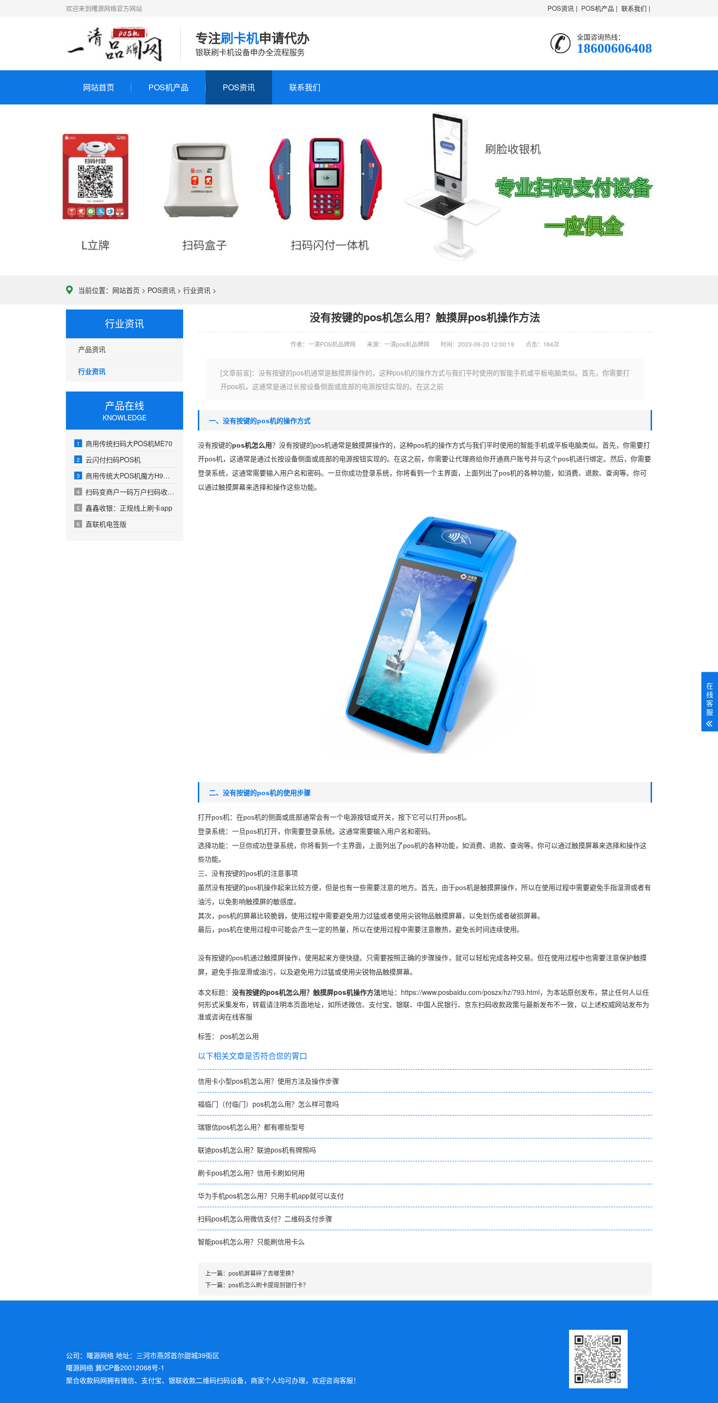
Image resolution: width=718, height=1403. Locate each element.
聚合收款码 (83, 1380)
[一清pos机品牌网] (116, 43)
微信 (355, 1004)
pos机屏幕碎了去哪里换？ (263, 1273)
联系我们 (304, 87)
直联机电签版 (102, 524)
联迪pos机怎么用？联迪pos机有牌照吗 (257, 1150)
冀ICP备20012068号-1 (130, 1367)
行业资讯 (197, 290)
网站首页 (98, 87)
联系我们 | (635, 8)
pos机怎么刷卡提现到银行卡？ (269, 1284)
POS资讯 (239, 87)
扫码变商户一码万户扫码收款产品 (126, 491)
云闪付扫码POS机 (109, 459)
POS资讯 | (562, 8)
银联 (403, 1004)
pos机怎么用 (239, 1036)
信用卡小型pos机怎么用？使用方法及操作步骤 (268, 1081)
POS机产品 (168, 87)
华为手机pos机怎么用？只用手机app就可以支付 (271, 1195)
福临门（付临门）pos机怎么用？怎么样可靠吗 (268, 1104)
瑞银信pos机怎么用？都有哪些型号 (251, 1127)
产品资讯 (92, 349)
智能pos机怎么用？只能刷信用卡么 (251, 1241)
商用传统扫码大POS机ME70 (124, 443)
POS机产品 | (599, 8)
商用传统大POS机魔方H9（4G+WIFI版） (126, 475)
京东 (471, 1004)
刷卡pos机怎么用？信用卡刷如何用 (251, 1172)
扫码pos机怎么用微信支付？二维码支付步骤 (265, 1218)
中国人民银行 (437, 1004)
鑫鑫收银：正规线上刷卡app (124, 508)
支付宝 (379, 1004)
